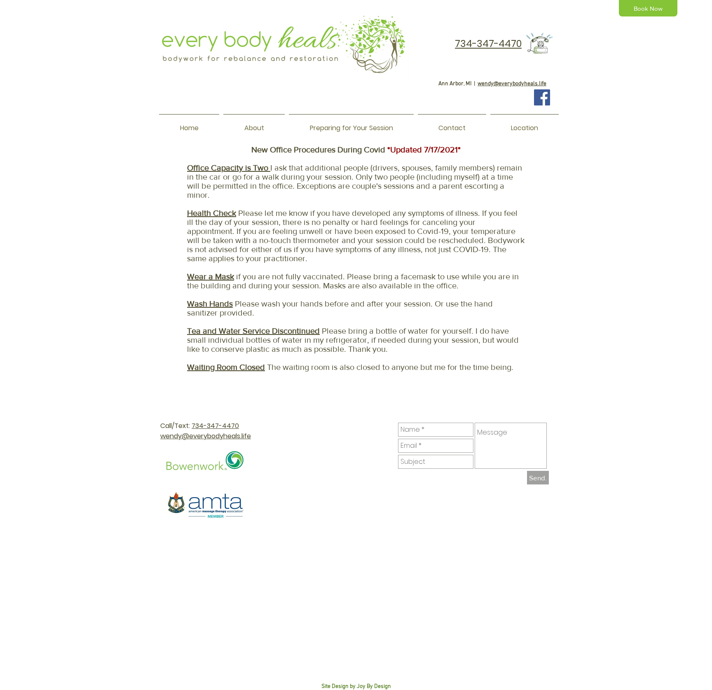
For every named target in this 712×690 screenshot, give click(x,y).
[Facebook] (542, 97)
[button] (254, 124)
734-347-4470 (215, 425)
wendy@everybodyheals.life (512, 83)
